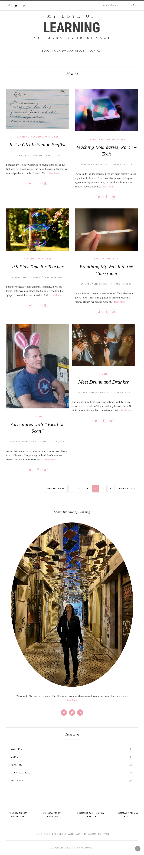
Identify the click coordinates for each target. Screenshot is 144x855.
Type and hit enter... (110, 5)
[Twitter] (16, 5)
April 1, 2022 (54, 155)
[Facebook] (9, 5)
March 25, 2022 (122, 164)
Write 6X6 (51, 137)
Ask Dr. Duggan (62, 51)
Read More (54, 173)
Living (91, 139)
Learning (23, 137)
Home (38, 834)
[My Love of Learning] (72, 27)
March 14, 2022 (54, 277)
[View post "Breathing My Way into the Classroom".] (106, 229)
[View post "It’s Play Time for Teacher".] (37, 229)
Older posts (126, 489)
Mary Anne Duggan (28, 155)
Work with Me (77, 834)
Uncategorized (72, 773)
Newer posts (56, 489)
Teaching (37, 137)
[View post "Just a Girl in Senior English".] (37, 109)
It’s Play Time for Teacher (38, 266)
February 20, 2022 (53, 442)
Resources (59, 834)
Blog (45, 51)
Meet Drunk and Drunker (103, 382)
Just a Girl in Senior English (38, 144)
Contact (96, 51)
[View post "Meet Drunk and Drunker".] (103, 345)
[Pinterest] (45, 183)
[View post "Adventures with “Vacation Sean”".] (37, 366)
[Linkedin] (24, 5)
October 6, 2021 (120, 392)
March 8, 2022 (122, 284)
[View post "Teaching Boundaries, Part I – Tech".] (106, 110)
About (79, 51)
